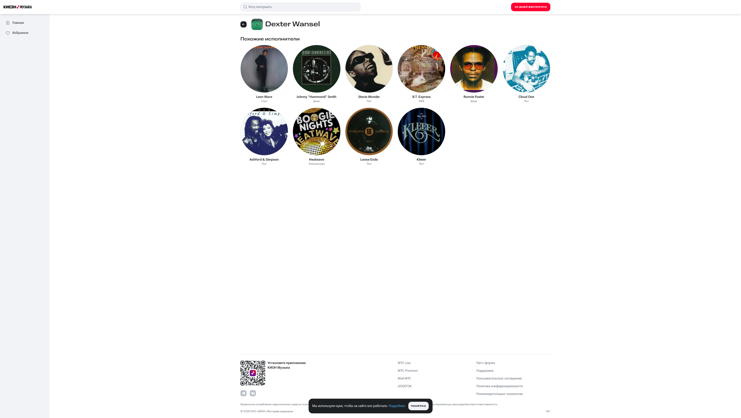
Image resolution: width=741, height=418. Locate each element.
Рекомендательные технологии (499, 394)
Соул (264, 101)
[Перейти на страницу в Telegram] (243, 393)
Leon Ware (264, 97)
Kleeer (421, 160)
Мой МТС (404, 378)
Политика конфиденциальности (499, 386)
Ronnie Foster (474, 97)
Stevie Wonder (369, 97)
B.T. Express (421, 97)
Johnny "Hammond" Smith (317, 97)
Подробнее (397, 406)
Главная (18, 23)
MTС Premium (408, 370)
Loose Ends (369, 160)
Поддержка (484, 370)
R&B (421, 101)
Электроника (316, 164)
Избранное (20, 33)
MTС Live (404, 363)
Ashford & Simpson (264, 160)
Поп (369, 101)
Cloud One (526, 97)
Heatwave (316, 160)
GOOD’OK (405, 386)
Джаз (316, 101)
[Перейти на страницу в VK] (253, 393)
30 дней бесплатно (531, 7)
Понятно (418, 406)
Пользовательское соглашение (499, 378)
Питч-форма (485, 363)
